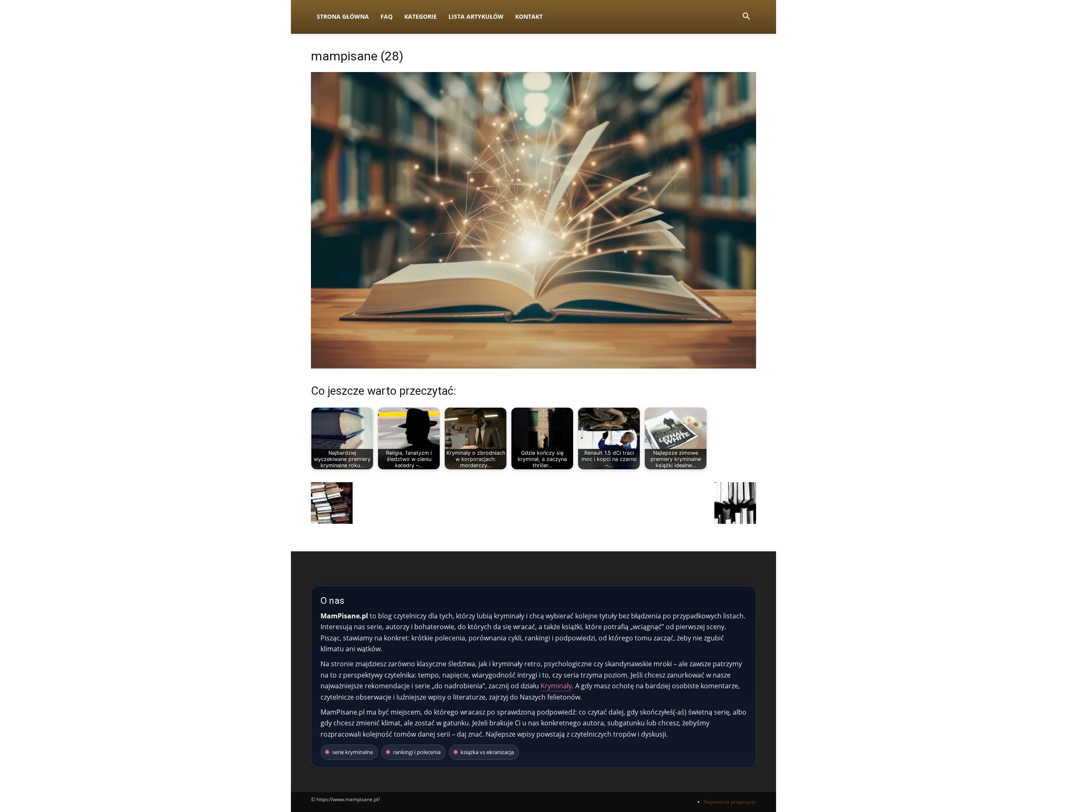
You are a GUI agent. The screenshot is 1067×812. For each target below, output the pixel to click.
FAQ (387, 16)
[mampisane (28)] (533, 366)
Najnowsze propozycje (730, 801)
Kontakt (529, 16)
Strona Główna (343, 16)
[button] (746, 17)
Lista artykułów (475, 16)
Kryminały (556, 685)
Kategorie (420, 16)
